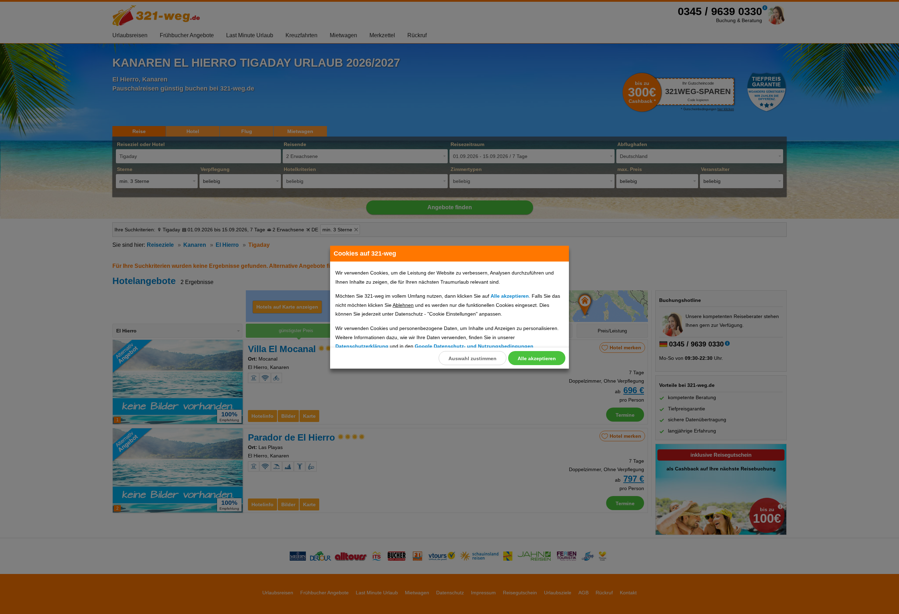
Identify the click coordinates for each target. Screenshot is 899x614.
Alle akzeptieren (537, 358)
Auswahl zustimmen (472, 358)
